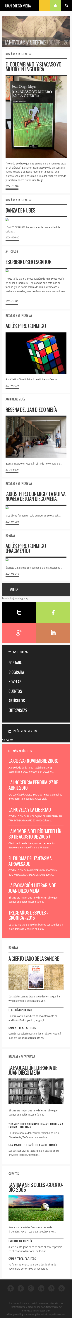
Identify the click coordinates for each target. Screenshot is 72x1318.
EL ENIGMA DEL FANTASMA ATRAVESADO (30, 861)
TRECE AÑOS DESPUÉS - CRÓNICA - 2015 (28, 915)
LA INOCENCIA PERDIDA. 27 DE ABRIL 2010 (33, 785)
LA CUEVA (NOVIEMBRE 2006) (33, 761)
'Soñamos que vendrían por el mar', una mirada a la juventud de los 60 (35, 1125)
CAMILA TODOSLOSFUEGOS (22, 1028)
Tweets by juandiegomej (15, 598)
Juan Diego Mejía (18, 5)
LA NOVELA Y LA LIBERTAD (29, 809)
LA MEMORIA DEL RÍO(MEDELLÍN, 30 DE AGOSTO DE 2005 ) (35, 834)
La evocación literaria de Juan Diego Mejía (32, 888)
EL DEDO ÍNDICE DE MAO (20, 1010)
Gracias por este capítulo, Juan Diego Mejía (32, 1145)
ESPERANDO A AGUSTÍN (20, 1241)
